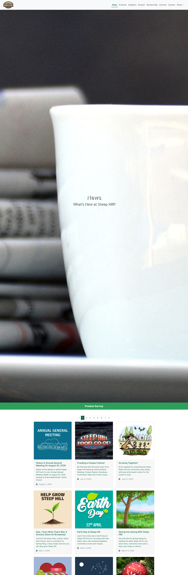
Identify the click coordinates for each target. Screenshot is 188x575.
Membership (152, 5)
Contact (171, 5)
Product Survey (94, 406)
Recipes (141, 5)
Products (123, 5)
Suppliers (132, 5)
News (114, 5)
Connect (163, 5)
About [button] (179, 5)
